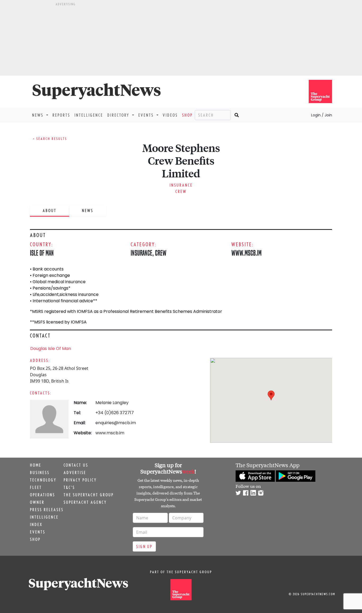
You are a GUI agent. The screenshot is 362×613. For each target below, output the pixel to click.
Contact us (76, 465)
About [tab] (49, 210)
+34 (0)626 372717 (114, 413)
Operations (42, 494)
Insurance (181, 185)
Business (40, 472)
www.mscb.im (246, 253)
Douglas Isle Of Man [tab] (50, 348)
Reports (61, 115)
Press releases (47, 509)
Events (37, 531)
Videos (170, 115)
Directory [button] (119, 115)
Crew (181, 191)
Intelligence (88, 115)
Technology (43, 480)
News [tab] (87, 210)
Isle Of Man (42, 253)
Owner (37, 502)
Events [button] (146, 115)
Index (36, 524)
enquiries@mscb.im (115, 423)
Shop (187, 115)
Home (35, 465)
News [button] (38, 115)
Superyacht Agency (85, 502)
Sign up (144, 546)
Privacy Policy (80, 480)
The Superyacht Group (89, 494)
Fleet (36, 487)
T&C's (69, 487)
